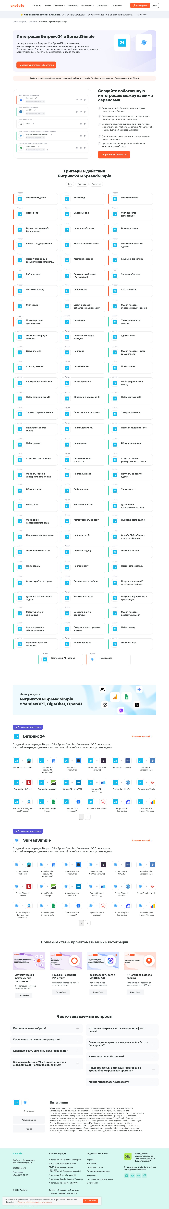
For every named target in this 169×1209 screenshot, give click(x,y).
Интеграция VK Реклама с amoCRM (65, 1171)
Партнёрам (102, 5)
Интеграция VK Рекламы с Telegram (65, 1159)
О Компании (92, 1183)
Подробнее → (142, 15)
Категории (116, 5)
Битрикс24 (33, 22)
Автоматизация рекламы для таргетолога (24, 978)
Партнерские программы (98, 1171)
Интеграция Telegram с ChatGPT (63, 1183)
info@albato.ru (19, 1168)
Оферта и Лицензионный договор (64, 1190)
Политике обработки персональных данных (35, 1202)
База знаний (87, 5)
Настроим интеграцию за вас (100, 1179)
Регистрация (141, 5)
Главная (15, 22)
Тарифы (47, 5)
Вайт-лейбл (73, 5)
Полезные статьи (95, 1167)
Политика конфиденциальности (63, 1193)
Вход (155, 5)
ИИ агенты (92, 1175)
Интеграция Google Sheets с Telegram (66, 1179)
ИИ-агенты (58, 5)
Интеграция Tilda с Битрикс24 (62, 1175)
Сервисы (37, 5)
